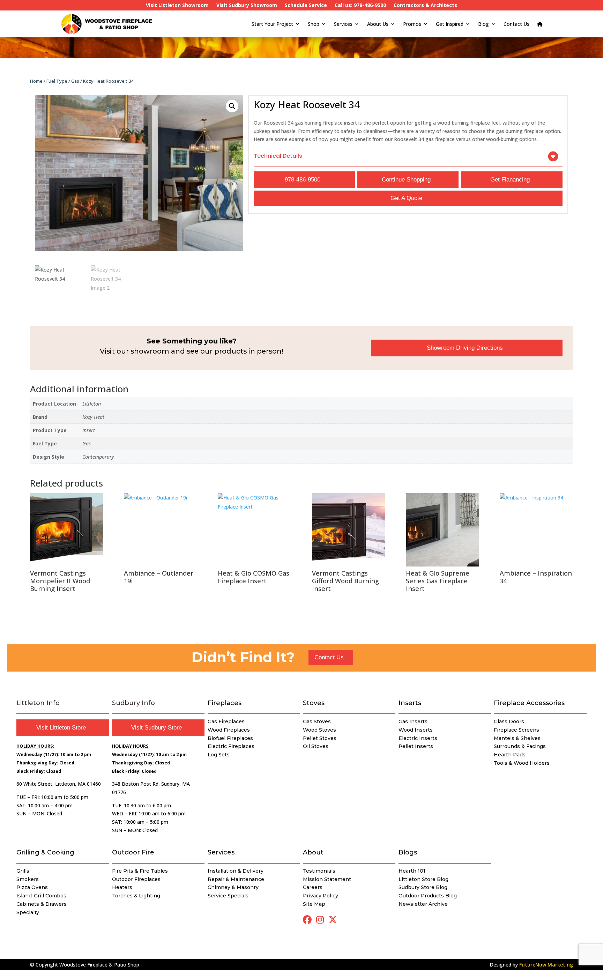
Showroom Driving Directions (465, 348)
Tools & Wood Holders (522, 763)
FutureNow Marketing (546, 964)
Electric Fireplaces (231, 746)
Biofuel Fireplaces (230, 738)
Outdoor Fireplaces (136, 879)
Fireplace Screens (516, 730)
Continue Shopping (406, 179)
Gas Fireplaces (226, 721)
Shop (313, 24)
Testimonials (319, 871)
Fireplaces (224, 703)
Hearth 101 (412, 871)
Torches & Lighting (136, 896)
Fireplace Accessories (529, 703)
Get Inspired (449, 24)
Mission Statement (327, 879)
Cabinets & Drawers (41, 904)
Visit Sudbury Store (156, 727)
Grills (22, 871)
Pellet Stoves (319, 738)
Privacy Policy (320, 896)
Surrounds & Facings (520, 746)
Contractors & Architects (425, 5)
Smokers (27, 879)
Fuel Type (56, 81)
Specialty (27, 912)
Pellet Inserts (416, 746)
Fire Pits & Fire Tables (140, 871)
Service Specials (228, 896)
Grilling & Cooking (45, 852)
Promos (412, 24)
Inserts (410, 703)
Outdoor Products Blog (428, 896)
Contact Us (516, 24)
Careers (312, 887)
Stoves (314, 703)
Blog (483, 24)
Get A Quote (406, 198)
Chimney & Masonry (233, 887)
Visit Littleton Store (61, 727)
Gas (75, 81)
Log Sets (219, 754)
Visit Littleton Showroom (177, 5)
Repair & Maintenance (236, 879)
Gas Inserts (413, 721)
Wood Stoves (319, 730)
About (313, 852)
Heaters (122, 887)
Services (343, 24)
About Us (377, 24)
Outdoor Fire (133, 852)
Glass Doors (509, 721)
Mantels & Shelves (517, 738)
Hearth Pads (510, 754)
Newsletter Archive (423, 904)
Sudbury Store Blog (423, 887)
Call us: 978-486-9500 (360, 5)
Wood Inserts (416, 730)
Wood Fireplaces (229, 730)
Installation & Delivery (235, 871)
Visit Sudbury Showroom (246, 5)
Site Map (314, 904)
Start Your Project (272, 24)
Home (36, 81)
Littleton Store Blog (423, 879)
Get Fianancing (510, 179)
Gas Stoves (317, 721)
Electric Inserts (418, 738)
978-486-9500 (302, 179)
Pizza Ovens (32, 887)
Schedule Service (306, 5)
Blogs (408, 852)
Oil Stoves (315, 746)
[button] (232, 106)
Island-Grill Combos (41, 896)
